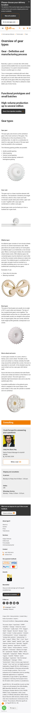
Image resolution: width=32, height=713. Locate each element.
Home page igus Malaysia (8, 34)
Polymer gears (19, 34)
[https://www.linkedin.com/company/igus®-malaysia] (10, 603)
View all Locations (10, 16)
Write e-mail (14, 462)
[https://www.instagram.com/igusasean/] (7, 603)
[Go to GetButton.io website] (4, 711)
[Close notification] (29, 2)
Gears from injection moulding (12, 111)
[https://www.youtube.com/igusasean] (14, 603)
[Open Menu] (2, 28)
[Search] (19, 28)
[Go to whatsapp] (4, 708)
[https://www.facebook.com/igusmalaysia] (4, 603)
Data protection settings (21, 621)
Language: (10, 607)
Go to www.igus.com (9, 22)
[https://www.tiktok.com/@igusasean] (17, 603)
